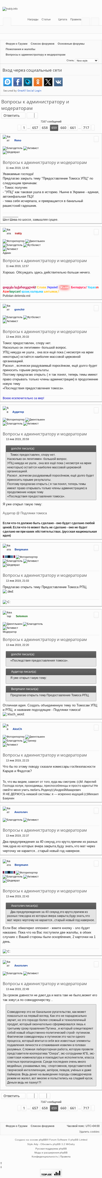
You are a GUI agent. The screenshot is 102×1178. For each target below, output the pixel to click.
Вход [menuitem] (87, 22)
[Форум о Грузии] (51, 8)
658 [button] (45, 127)
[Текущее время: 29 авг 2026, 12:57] (62, 60)
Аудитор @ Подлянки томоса (25, 513)
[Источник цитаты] (8, 455)
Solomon (22, 616)
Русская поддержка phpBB (51, 1148)
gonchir (19, 309)
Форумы (8, 22)
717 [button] (86, 127)
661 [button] (73, 127)
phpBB (43, 1139)
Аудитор (18, 411)
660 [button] (63, 127)
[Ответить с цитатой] (96, 139)
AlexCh (17, 728)
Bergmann (21, 549)
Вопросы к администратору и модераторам (35, 105)
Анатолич (20, 812)
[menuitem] (44, 19)
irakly (18, 233)
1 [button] (24, 127)
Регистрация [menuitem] (96, 22)
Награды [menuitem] (32, 19)
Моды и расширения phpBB (51, 1152)
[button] (12, 128)
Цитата (62, 19)
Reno (17, 140)
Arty (36, 1144)
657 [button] (35, 127)
